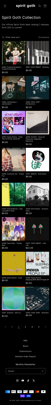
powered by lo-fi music (33, 400)
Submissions (25, 351)
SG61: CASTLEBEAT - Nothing (37, 67)
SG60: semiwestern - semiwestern (10, 103)
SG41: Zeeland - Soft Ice (11, 313)
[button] (5, 6)
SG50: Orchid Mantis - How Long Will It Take (12, 210)
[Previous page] (5, 327)
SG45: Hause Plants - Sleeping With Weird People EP (37, 279)
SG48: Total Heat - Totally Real (12, 244)
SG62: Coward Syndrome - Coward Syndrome (12, 68)
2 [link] (18, 327)
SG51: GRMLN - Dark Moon (36, 174)
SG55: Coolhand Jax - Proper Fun (13, 175)
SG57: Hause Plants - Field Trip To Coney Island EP (12, 138)
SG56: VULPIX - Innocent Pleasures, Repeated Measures (35, 139)
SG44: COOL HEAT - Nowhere (37, 313)
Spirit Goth (20, 400)
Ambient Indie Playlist (25, 356)
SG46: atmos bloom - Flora (12, 278)
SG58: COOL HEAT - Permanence (33, 103)
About (25, 346)
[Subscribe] (42, 371)
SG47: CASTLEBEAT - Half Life (36, 244)
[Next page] (45, 327)
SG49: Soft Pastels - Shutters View (37, 210)
